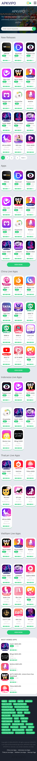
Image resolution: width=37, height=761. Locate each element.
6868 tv (4, 701)
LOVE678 (23, 727)
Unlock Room (20, 733)
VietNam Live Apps (20, 752)
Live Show (29, 724)
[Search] (34, 29)
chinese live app (7, 707)
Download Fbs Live (8, 710)
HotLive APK (6, 724)
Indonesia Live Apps (24, 750)
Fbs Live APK (6, 715)
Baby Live (29, 701)
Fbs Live (26, 713)
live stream (14, 727)
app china (12, 701)
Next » (23, 158)
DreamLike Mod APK (8, 713)
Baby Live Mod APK (20, 704)
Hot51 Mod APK (7, 721)
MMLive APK (6, 730)
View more (18, 265)
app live (20, 701)
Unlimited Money (7, 733)
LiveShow (5, 727)
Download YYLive (22, 710)
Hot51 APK (24, 718)
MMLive (31, 727)
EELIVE (20, 713)
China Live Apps (12, 750)
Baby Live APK (6, 704)
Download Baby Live (21, 707)
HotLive (24, 721)
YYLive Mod (30, 733)
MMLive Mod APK (18, 730)
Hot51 (16, 718)
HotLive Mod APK (18, 724)
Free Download (7, 718)
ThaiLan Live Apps (7, 752)
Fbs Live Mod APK (18, 715)
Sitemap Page (31, 752)
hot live (17, 721)
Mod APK (29, 730)
